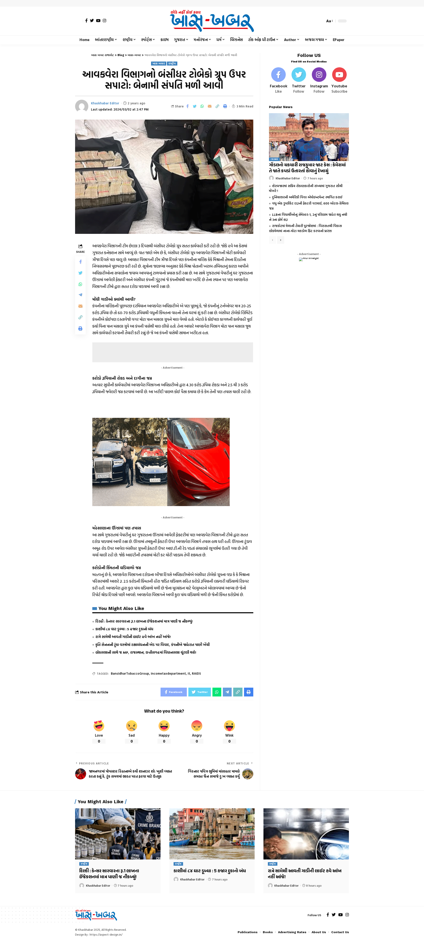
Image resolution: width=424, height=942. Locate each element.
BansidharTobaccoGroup (130, 673)
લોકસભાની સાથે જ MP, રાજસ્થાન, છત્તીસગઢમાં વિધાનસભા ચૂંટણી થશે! (145, 652)
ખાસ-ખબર (159, 63)
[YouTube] (98, 21)
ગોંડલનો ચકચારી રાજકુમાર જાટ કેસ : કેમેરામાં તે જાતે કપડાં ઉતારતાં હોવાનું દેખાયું (307, 168)
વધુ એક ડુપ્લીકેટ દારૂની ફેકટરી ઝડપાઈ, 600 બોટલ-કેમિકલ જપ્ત (308, 206)
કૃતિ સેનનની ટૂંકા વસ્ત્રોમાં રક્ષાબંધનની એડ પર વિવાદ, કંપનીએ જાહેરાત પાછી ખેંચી (152, 644)
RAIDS (196, 673)
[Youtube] (339, 80)
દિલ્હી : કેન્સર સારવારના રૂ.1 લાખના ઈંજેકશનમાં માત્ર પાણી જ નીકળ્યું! (144, 621)
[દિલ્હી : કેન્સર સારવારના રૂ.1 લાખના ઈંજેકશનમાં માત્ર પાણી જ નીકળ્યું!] (118, 833)
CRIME (274, 159)
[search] (320, 21)
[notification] (314, 21)
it (189, 673)
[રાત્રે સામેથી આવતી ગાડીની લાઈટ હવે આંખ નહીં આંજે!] (306, 833)
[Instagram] (104, 21)
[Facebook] (86, 21)
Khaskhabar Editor (105, 103)
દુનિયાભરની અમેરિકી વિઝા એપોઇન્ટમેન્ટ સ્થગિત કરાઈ (307, 196)
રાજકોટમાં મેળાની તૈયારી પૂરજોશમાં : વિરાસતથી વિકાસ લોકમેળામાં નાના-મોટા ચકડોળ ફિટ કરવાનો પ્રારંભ (305, 228)
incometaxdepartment (168, 673)
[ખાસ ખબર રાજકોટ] (212, 21)
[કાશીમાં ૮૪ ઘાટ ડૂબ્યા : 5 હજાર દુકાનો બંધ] (212, 833)
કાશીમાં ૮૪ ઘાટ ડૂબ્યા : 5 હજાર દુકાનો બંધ (124, 629)
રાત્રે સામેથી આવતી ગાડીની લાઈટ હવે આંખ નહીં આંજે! (133, 636)
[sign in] (79, 21)
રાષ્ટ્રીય (172, 63)
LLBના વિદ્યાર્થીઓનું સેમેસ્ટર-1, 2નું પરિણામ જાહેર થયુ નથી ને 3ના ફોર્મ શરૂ (308, 217)
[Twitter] (92, 21)
